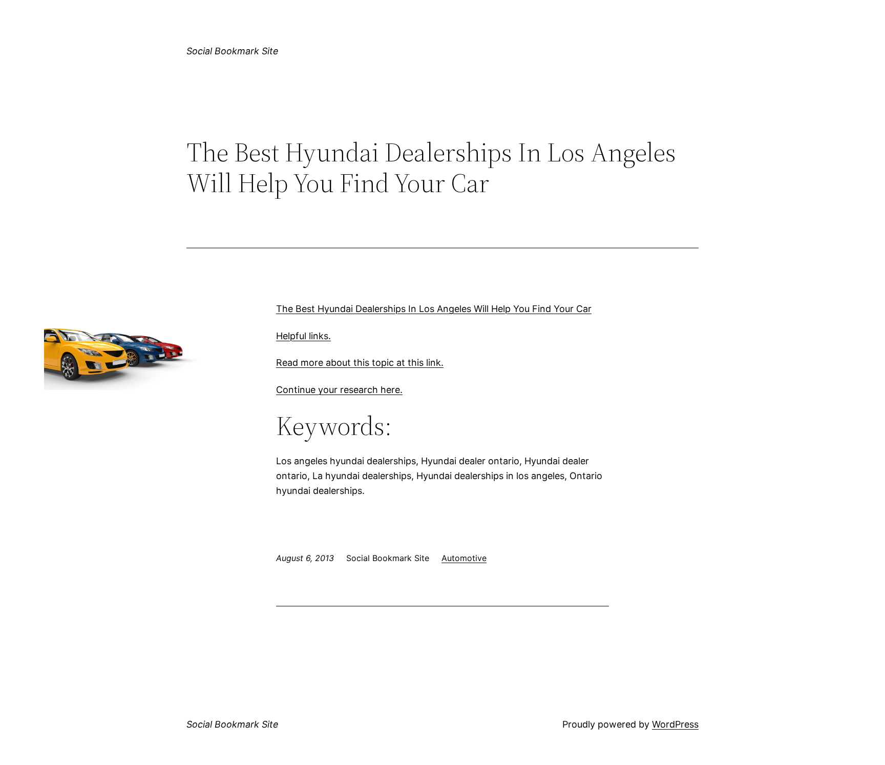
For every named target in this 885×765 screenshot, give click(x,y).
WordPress (675, 724)
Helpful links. (303, 335)
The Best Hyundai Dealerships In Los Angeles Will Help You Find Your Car (434, 308)
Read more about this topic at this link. (360, 362)
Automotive (464, 558)
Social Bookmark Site (232, 51)
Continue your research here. (339, 389)
